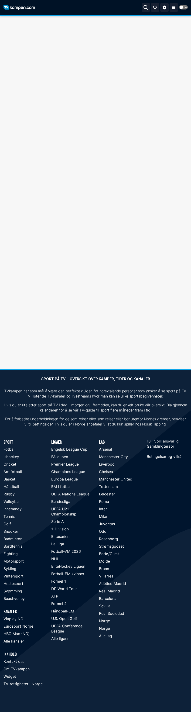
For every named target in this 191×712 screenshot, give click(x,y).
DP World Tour (64, 588)
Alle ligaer (60, 638)
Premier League (65, 464)
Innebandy (12, 509)
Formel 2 (59, 603)
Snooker (10, 531)
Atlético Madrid (112, 583)
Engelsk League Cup (69, 449)
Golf (7, 524)
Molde (104, 561)
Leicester (107, 494)
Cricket (9, 464)
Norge (104, 621)
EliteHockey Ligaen (68, 566)
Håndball (11, 486)
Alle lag (105, 635)
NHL (55, 558)
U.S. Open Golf (64, 618)
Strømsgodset (111, 546)
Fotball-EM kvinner (67, 573)
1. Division (60, 529)
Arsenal (105, 449)
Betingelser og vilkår (165, 456)
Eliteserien (60, 536)
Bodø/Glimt (109, 553)
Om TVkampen (16, 669)
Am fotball (12, 471)
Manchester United (115, 479)
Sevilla (104, 606)
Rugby (9, 494)
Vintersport (13, 576)
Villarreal (106, 576)
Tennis (9, 516)
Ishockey (11, 456)
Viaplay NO (13, 618)
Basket (9, 479)
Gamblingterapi (160, 446)
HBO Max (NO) (16, 633)
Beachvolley (14, 598)
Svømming (12, 591)
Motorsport (13, 561)
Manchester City (113, 456)
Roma (104, 501)
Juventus (107, 524)
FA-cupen (59, 456)
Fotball (9, 449)
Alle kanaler (13, 641)
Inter (103, 509)
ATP (54, 596)
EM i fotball (61, 486)
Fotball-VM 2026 (66, 551)
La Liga (57, 544)
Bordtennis (12, 546)
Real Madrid (109, 591)
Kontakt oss (13, 661)
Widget (9, 676)
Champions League (68, 471)
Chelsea (106, 471)
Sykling (9, 568)
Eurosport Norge (18, 626)
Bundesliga (60, 501)
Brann (104, 568)
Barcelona (107, 598)
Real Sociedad (111, 613)
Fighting (10, 553)
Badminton (12, 538)
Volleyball (11, 501)
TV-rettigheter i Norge (23, 683)
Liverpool (107, 464)
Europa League (64, 479)
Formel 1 (58, 581)
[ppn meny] (174, 7)
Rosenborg (108, 538)
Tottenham (108, 486)
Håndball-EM (62, 611)
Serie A (57, 521)
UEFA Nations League (70, 494)
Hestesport (13, 583)
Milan (103, 516)
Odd (102, 531)
